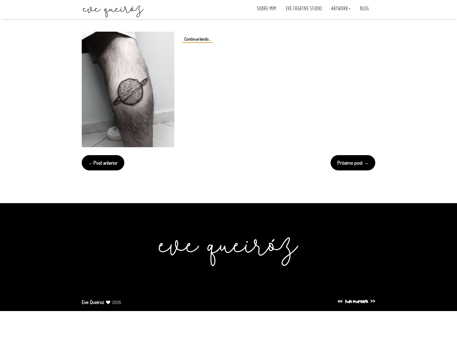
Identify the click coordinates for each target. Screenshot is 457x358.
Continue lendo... (197, 39)
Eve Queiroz (93, 302)
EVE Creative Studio (304, 8)
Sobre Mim (266, 8)
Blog (364, 8)
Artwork (340, 8)
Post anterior (105, 162)
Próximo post (350, 162)
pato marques (356, 301)
